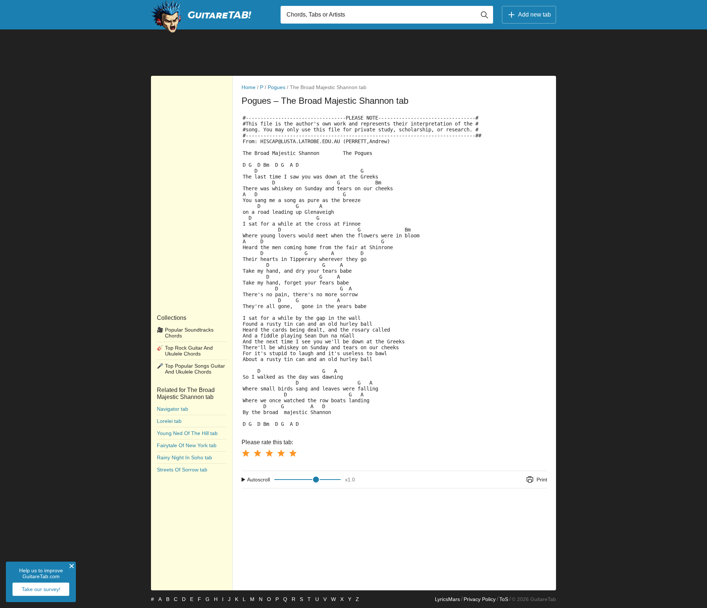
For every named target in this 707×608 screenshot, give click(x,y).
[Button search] (484, 15)
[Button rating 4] (281, 453)
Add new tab (534, 14)
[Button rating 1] (246, 453)
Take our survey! (41, 589)
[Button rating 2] (257, 453)
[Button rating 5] (293, 453)
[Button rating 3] (269, 453)
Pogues (276, 87)
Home (249, 87)
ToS (503, 599)
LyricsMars (447, 599)
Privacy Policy (480, 599)
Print (542, 479)
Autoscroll (258, 479)
